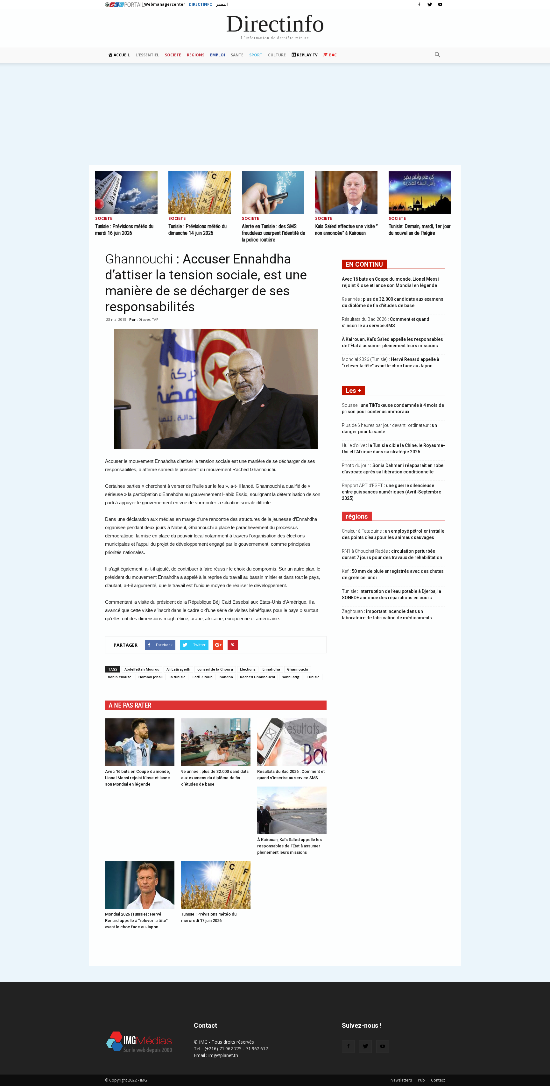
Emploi (217, 55)
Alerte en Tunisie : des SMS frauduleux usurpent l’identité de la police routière (273, 233)
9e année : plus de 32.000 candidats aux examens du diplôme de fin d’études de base (215, 778)
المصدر (222, 4)
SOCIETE (173, 55)
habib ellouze (119, 676)
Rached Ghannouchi (257, 676)
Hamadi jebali (150, 676)
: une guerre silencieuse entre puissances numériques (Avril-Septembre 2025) (391, 492)
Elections (248, 669)
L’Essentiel (147, 55)
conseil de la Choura (215, 669)
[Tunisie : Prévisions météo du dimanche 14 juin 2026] (201, 192)
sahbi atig (291, 676)
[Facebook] (419, 4)
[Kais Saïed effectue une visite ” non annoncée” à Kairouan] (348, 192)
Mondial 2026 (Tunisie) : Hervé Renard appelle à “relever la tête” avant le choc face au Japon (136, 920)
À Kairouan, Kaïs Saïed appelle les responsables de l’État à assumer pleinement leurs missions (289, 846)
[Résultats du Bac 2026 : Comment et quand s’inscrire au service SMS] (292, 742)
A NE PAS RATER (130, 705)
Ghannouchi (297, 669)
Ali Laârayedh (178, 669)
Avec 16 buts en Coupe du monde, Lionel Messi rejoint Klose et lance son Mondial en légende (137, 778)
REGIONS (195, 55)
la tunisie (178, 676)
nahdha (226, 676)
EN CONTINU (364, 264)
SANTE (237, 55)
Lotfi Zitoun (203, 676)
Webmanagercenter (164, 4)
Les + (353, 390)
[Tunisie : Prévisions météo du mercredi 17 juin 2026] (215, 885)
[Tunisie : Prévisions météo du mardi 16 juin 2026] (128, 192)
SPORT (255, 55)
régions (357, 516)
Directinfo (201, 4)
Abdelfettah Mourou (141, 669)
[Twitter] (429, 4)
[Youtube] (440, 4)
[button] (437, 55)
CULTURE (277, 55)
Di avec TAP (148, 319)
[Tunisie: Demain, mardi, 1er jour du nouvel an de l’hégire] (422, 192)
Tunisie (313, 676)
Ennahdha (271, 669)
